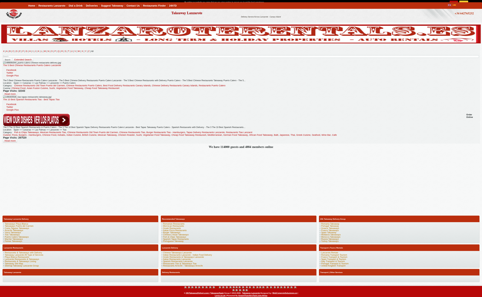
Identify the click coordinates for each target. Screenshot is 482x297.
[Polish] (278, 287)
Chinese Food (18, 88)
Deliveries (92, 5)
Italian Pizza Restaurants (175, 230)
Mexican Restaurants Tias (53, 132)
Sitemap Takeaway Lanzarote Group (22, 266)
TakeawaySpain (217, 293)
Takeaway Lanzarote (186, 12)
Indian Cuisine (74, 135)
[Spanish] (237, 290)
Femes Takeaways (13, 241)
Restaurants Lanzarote (51, 5)
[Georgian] (240, 287)
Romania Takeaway (330, 224)
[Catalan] (211, 287)
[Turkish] (244, 290)
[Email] (62, 278)
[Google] (14, 278)
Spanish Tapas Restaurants (176, 239)
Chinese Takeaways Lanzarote (177, 252)
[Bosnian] (204, 287)
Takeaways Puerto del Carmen (19, 226)
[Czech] (224, 287)
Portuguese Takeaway (173, 241)
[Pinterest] (34, 278)
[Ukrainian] (247, 290)
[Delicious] (43, 278)
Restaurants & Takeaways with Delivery (23, 252)
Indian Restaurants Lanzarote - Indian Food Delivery (187, 255)
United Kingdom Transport (333, 266)
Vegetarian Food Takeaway (69, 88)
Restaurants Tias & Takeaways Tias (180, 263)
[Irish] (254, 287)
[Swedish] (241, 290)
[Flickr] (76, 278)
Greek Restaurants (172, 228)
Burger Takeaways (171, 232)
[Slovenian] (234, 290)
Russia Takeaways (330, 239)
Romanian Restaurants (174, 224)
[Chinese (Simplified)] (216, 287)
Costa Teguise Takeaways (17, 228)
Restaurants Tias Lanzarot (239, 132)
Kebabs (61, 135)
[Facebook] (5, 278)
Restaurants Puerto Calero (212, 85)
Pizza (14, 135)
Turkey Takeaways (330, 241)
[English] (186, 287)
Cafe (334, 135)
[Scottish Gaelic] (292, 287)
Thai (293, 135)
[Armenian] (200, 287)
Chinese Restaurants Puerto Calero (84, 85)
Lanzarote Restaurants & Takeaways (22, 259)
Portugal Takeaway (330, 226)
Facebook (11, 70)
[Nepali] (268, 287)
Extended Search (23, 59)
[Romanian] (285, 287)
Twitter (9, 73)
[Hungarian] (251, 287)
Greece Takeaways (330, 228)
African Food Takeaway (261, 135)
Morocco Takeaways (330, 237)
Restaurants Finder (154, 5)
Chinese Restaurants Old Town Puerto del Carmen (39, 85)
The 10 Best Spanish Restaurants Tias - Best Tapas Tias (31, 99)
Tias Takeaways (12, 234)
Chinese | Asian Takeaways (176, 234)
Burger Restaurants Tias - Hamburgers (165, 132)
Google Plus (12, 75)
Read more (10, 94)
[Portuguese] (282, 287)
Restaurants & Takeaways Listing (20, 261)
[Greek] (247, 287)
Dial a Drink (76, 5)
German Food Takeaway (235, 135)
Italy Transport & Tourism (333, 261)
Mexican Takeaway (107, 135)
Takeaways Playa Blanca (16, 224)
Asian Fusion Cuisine (37, 88)
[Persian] (275, 287)
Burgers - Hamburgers (30, 135)
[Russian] (289, 287)
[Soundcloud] (24, 278)
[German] (244, 287)
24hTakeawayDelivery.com (197, 293)
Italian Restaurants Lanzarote (177, 259)
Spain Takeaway (328, 232)
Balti (276, 135)
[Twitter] (10, 278)
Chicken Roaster (126, 135)
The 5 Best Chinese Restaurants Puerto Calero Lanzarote (32, 65)
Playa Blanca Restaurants (17, 257)
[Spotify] (72, 278)
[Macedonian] (264, 287)
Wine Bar (326, 135)
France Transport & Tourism (334, 257)
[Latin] (260, 287)
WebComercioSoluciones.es (284, 293)
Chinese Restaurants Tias (132, 132)
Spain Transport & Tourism (333, 259)
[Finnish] (234, 287)
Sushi (52, 88)
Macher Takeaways (14, 239)
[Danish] (228, 287)
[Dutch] (231, 287)
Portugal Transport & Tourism (335, 263)
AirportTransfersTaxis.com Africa (252, 295)
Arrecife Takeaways (14, 230)
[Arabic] (196, 287)
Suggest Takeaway (112, 5)
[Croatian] (220, 287)
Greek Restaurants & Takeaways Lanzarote (183, 257)
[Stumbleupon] (57, 278)
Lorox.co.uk (220, 295)
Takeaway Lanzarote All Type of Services (24, 255)
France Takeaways (330, 230)
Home (31, 5)
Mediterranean (214, 135)
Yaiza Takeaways (13, 232)
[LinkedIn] (38, 278)
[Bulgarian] (207, 287)
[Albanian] (193, 287)
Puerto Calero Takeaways (17, 237)
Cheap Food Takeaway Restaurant (102, 88)
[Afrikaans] (189, 287)
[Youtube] (19, 278)
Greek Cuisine (303, 135)
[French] (237, 287)
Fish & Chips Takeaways (26, 132)
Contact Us (133, 5)
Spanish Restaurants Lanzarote (178, 261)
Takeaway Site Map (14, 263)
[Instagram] (29, 278)
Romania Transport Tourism (334, 255)
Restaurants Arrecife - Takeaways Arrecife (183, 266)
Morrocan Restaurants (173, 226)
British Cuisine (89, 135)
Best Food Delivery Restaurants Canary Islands (127, 85)
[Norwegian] (272, 287)
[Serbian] (296, 287)
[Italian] (257, 287)
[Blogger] (48, 278)
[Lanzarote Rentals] (241, 33)
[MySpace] (81, 278)
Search (7, 59)
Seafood (316, 135)
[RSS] (67, 278)
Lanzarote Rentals (329, 252)
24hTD (173, 5)
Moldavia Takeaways (331, 234)
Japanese (284, 135)
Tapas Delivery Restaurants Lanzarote (205, 132)
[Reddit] (53, 278)
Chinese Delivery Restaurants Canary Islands (174, 85)
